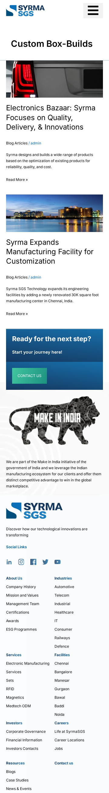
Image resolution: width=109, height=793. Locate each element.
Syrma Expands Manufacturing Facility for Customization (50, 251)
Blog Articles (17, 143)
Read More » (17, 178)
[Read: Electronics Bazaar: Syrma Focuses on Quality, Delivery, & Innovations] (54, 79)
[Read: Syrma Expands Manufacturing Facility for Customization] (54, 213)
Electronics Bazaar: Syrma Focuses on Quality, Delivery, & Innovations (50, 117)
